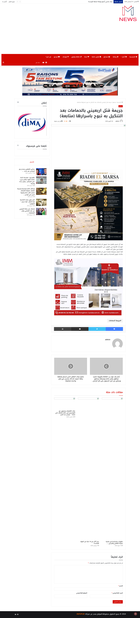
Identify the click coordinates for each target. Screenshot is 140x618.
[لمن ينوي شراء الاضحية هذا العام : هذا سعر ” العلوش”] (41, 202)
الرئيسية (132, 56)
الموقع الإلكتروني (81, 593)
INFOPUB (80, 614)
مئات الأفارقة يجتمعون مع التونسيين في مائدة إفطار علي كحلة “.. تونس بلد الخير (65, 413)
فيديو (56, 56)
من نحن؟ (48, 56)
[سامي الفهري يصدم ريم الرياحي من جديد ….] (41, 171)
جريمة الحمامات (114, 320)
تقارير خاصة (96, 56)
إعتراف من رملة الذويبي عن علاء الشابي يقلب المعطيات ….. (27, 211)
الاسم (120, 586)
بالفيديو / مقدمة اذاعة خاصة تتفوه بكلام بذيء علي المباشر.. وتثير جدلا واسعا (27, 180)
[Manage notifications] (135, 613)
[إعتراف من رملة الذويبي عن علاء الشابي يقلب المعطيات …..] (41, 211)
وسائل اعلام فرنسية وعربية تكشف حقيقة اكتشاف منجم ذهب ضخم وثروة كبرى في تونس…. (26, 191)
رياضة (115, 56)
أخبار (123, 56)
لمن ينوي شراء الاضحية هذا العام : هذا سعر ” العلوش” (27, 202)
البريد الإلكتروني (117, 593)
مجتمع (106, 56)
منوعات (65, 56)
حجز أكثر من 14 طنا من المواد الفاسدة (89, 542)
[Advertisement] (70, 39)
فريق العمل (12, 1)
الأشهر (32, 162)
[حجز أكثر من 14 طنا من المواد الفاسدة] (88, 468)
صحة (86, 56)
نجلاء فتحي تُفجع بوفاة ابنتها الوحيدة (100, 1)
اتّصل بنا (4, 1)
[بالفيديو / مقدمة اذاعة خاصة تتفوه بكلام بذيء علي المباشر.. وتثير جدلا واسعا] (41, 180)
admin (117, 121)
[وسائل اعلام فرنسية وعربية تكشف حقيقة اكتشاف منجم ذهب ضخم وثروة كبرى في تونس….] (41, 191)
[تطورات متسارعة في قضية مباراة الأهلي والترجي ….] (112, 468)
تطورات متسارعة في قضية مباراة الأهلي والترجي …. (114, 542)
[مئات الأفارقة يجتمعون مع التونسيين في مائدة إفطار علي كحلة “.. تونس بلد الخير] (64, 403)
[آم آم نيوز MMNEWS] (128, 14)
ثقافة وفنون (75, 56)
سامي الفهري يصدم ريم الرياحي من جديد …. (27, 170)
